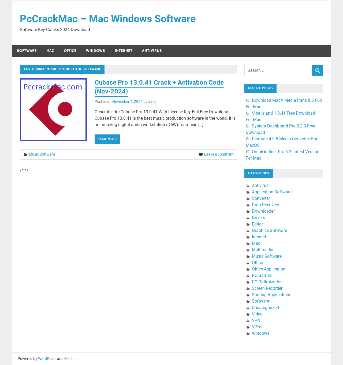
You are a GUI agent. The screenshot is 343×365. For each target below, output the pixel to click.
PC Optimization (267, 281)
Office (70, 50)
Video (257, 314)
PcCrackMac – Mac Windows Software (108, 19)
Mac (50, 50)
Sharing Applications (271, 294)
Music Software (42, 154)
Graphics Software (269, 230)
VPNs (257, 326)
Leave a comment (219, 154)
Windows (95, 50)
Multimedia (262, 249)
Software (27, 50)
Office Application (268, 269)
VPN (256, 320)
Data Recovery (265, 204)
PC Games (262, 275)
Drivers (258, 217)
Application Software (272, 191)
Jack (152, 101)
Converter (261, 198)
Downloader (263, 211)
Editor (257, 224)
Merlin (69, 358)
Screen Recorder (267, 288)
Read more (107, 139)
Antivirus (152, 50)
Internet (123, 50)
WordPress (47, 358)
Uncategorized (265, 307)
